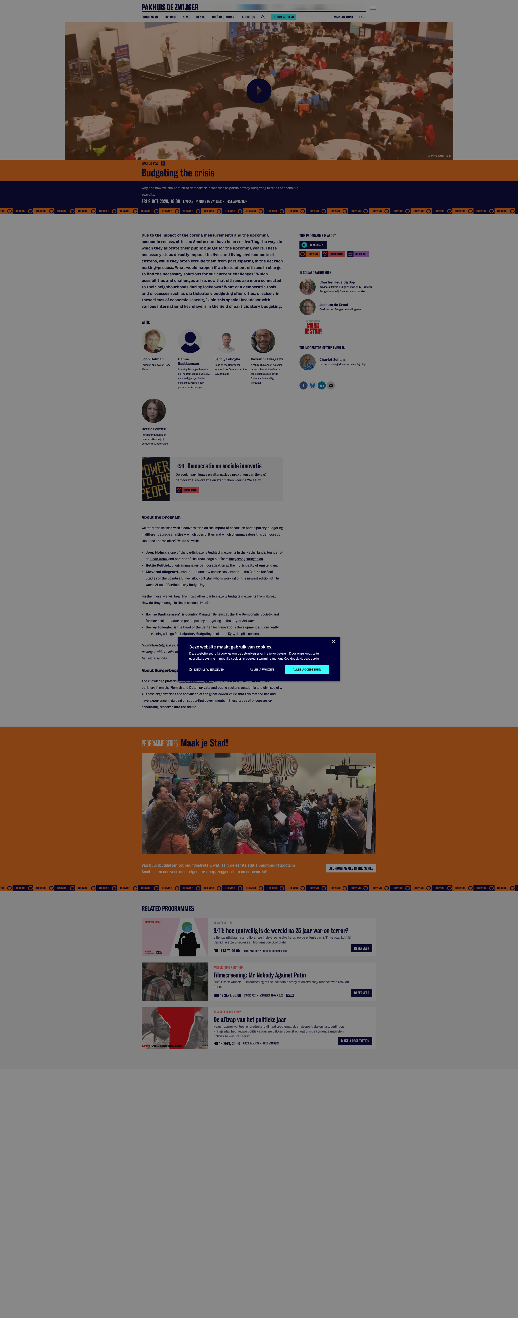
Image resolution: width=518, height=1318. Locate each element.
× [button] (333, 641)
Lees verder (312, 658)
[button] (207, 669)
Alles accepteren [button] (307, 669)
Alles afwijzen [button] (262, 669)
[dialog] (259, 659)
